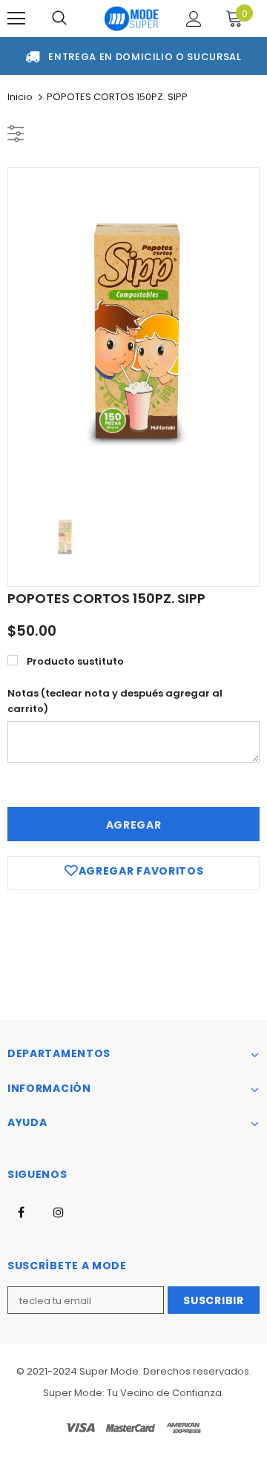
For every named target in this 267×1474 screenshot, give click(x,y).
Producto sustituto (75, 661)
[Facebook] (20, 1211)
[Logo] (131, 18)
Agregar (134, 824)
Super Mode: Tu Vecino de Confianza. (133, 1393)
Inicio (20, 97)
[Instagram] (58, 1211)
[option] (133, 332)
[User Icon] (194, 19)
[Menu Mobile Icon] (16, 18)
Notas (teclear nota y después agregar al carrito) (114, 701)
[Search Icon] (59, 18)
